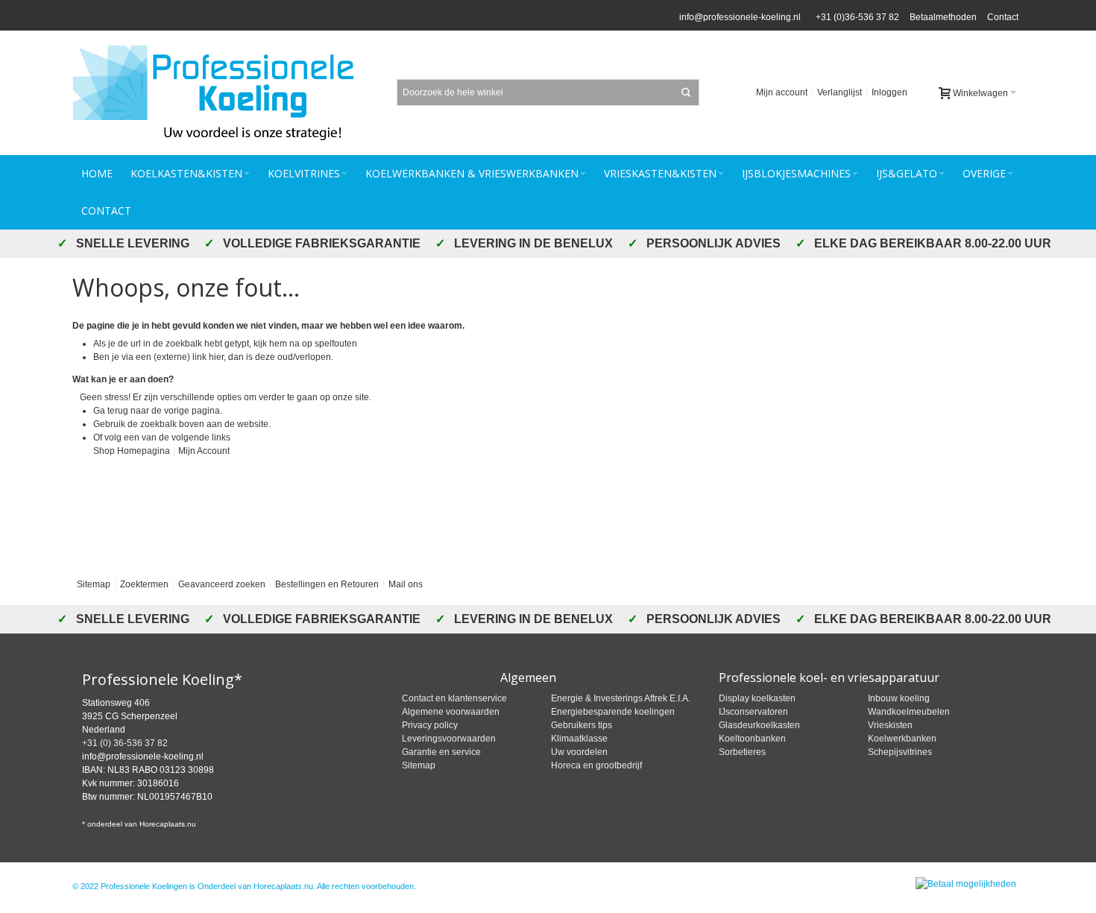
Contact (1002, 17)
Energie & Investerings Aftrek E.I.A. (620, 698)
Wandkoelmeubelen (909, 712)
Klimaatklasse (579, 738)
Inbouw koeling (899, 698)
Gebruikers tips (581, 725)
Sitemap (93, 584)
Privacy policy (430, 725)
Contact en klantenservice (454, 698)
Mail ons (405, 584)
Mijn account (781, 92)
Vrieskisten (890, 725)
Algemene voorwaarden (451, 712)
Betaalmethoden (943, 17)
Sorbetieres (742, 752)
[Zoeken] (686, 92)
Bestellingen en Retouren (327, 584)
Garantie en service (441, 752)
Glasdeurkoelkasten (759, 725)
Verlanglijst (839, 92)
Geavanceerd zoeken (221, 584)
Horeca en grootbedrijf (596, 765)
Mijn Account (204, 451)
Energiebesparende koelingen (613, 712)
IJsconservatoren (753, 712)
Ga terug (110, 410)
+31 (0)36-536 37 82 (855, 17)
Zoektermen (144, 584)
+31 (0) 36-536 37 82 (125, 743)
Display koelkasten (757, 698)
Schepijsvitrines (900, 752)
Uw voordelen (579, 752)
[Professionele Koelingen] (221, 92)
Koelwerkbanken (902, 738)
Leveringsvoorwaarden (449, 738)
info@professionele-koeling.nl (740, 17)
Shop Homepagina (131, 451)
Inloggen (889, 92)
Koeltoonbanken (752, 738)
